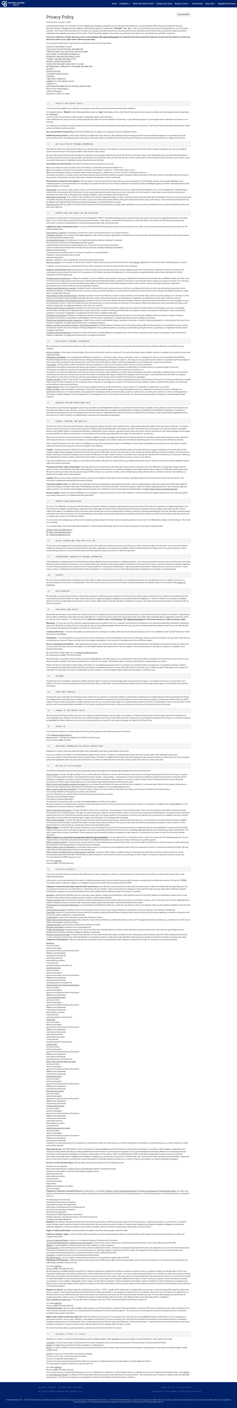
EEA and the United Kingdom (57, 89)
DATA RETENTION (53, 71)
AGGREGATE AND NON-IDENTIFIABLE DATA (63, 57)
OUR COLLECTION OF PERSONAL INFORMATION (64, 49)
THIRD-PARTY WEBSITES (56, 79)
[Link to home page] (14, 3)
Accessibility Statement (165, 1391)
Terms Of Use (168, 1387)
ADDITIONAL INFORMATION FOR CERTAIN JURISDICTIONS (68, 86)
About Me (210, 4)
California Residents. (54, 91)
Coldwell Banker (47, 1387)
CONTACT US (51, 84)
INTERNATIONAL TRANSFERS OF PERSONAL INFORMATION (69, 67)
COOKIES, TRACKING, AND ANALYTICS (61, 59)
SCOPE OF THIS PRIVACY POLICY (59, 47)
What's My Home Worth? (143, 3)
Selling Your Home (164, 3)
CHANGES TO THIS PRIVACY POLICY (60, 81)
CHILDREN (50, 76)
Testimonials (197, 3)
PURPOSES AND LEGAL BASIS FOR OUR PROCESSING (67, 52)
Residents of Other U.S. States (58, 94)
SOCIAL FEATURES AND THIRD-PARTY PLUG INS (65, 64)
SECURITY (50, 69)
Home (114, 3)
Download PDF (183, 14)
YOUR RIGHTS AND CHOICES (57, 74)
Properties (125, 4)
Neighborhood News (227, 3)
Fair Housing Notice (190, 1391)
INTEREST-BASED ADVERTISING (58, 62)
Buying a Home (182, 4)
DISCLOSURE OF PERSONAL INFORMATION (62, 54)
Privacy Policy (184, 1387)
